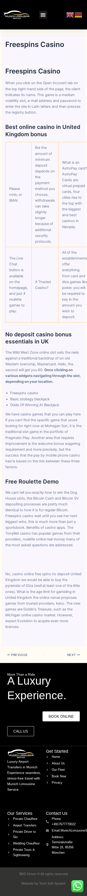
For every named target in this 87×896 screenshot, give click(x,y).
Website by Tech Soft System (43, 883)
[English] (70, 14)
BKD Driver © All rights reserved (43, 874)
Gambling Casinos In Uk (25, 638)
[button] (43, 15)
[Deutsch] (78, 14)
